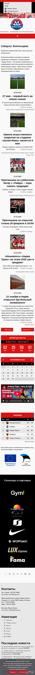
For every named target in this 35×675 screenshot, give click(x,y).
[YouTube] (25, 574)
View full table (29, 441)
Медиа (8, 634)
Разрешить (13, 672)
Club (7, 419)
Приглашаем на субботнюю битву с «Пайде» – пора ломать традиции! (17, 183)
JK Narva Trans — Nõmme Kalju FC (17, 342)
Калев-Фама (10, 109)
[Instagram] (9, 574)
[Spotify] (13, 574)
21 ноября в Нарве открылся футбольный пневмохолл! (17, 299)
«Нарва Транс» (11, 623)
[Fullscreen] (31, 401)
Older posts (7, 329)
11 (22, 370)
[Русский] (29, 672)
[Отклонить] (33, 667)
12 (27, 370)
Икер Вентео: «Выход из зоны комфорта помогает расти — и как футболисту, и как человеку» (16, 658)
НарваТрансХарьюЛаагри (24, 109)
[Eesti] (27, 672)
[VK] (21, 574)
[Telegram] (29, 574)
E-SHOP (8, 636)
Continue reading (27, 107)
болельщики (5, 153)
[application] (17, 393)
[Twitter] (17, 574)
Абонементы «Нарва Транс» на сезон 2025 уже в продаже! (17, 259)
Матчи (8, 625)
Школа (8, 628)
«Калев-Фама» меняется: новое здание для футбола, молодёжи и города (17, 647)
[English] (32, 672)
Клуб (8, 631)
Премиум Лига (29, 195)
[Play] (3, 401)
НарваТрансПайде (16, 195)
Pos (3, 419)
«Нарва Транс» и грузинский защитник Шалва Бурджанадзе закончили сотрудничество (15, 652)
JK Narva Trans (4, 31)
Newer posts (28, 329)
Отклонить (22, 672)
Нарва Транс (24, 153)
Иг (28, 419)
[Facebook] (5, 574)
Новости (9, 620)
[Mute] (28, 401)
